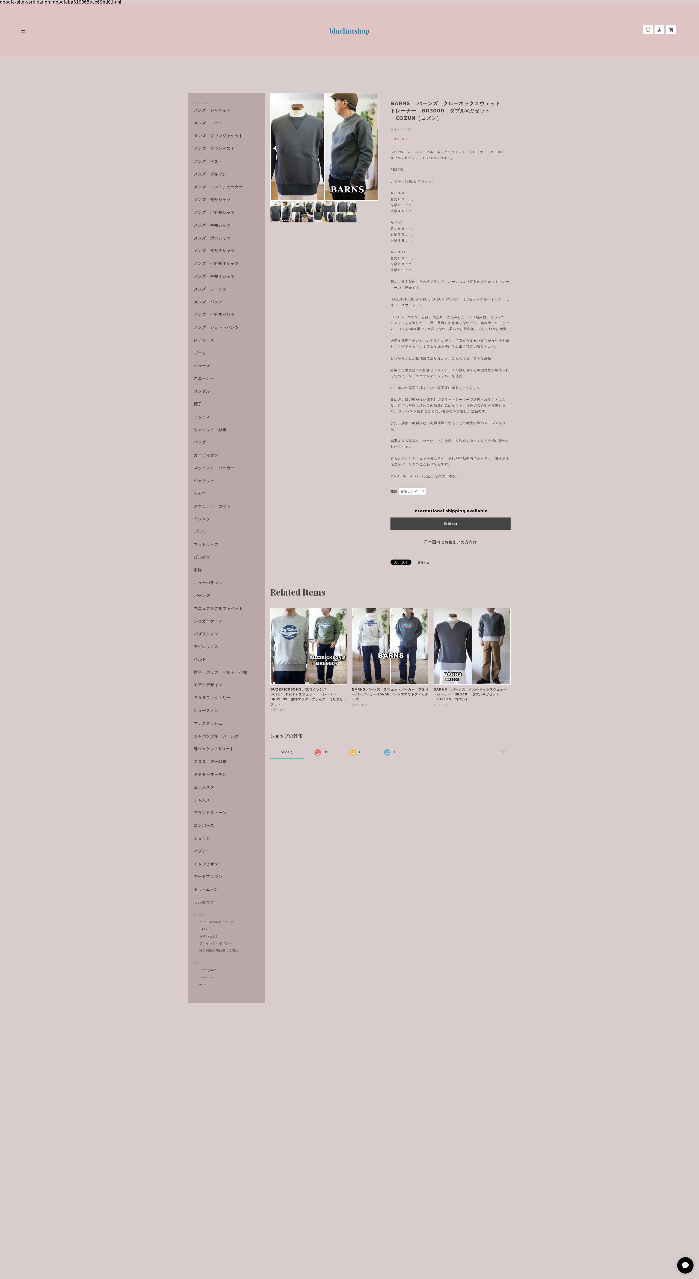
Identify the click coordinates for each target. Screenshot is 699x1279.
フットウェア (206, 544)
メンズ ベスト (208, 161)
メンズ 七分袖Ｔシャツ (216, 263)
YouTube (206, 977)
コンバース (204, 825)
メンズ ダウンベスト (214, 148)
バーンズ (202, 595)
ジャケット (204, 480)
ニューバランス (208, 583)
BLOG (204, 929)
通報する (423, 562)
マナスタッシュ (208, 723)
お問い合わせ (209, 936)
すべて (287, 752)
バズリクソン (206, 634)
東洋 (198, 570)
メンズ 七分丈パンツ (214, 314)
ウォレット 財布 (210, 429)
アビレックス (206, 646)
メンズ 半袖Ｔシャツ (214, 276)
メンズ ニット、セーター (218, 187)
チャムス (202, 800)
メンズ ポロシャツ (212, 238)
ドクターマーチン (210, 774)
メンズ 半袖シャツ (212, 225)
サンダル (202, 391)
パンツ (200, 532)
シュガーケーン (208, 621)
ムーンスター (206, 787)
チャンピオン (206, 864)
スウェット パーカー (214, 468)
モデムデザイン (208, 685)
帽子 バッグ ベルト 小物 (220, 672)
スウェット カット (212, 506)
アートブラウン (208, 876)
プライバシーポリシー (215, 943)
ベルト (200, 659)
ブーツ (200, 353)
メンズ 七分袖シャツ (214, 212)
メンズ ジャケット (212, 110)
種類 (394, 491)
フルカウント (206, 902)
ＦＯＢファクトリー (212, 697)
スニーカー (204, 378)
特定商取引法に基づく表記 (219, 950)
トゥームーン (206, 889)
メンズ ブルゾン (210, 174)
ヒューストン (206, 710)
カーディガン (206, 455)
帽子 (198, 404)
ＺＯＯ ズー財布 (210, 761)
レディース (206, 340)
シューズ (202, 366)
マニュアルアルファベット (218, 608)
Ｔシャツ (202, 519)
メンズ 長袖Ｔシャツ (214, 250)
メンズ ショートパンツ (216, 327)
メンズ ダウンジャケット (218, 135)
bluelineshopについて (216, 922)
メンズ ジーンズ (210, 289)
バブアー (202, 851)
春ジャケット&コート (214, 748)
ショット (202, 838)
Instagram (208, 970)
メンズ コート (208, 123)
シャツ (200, 493)
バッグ (200, 442)
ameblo (205, 984)
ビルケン (202, 557)
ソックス (202, 417)
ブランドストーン (210, 812)
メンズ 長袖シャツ (212, 199)
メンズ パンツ (208, 302)
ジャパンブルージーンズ (216, 736)
